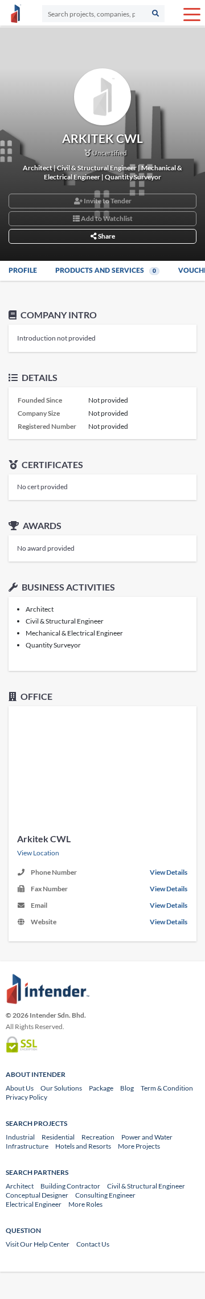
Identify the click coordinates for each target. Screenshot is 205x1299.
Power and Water (147, 1137)
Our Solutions (61, 1088)
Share (106, 236)
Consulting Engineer (105, 1195)
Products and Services (105, 270)
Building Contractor (70, 1186)
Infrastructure (27, 1146)
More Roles (85, 1204)
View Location (38, 853)
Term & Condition (167, 1088)
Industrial (20, 1137)
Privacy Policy (26, 1097)
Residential (58, 1137)
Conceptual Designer (37, 1195)
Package (101, 1088)
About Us (20, 1088)
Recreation (97, 1137)
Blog (127, 1088)
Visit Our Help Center (37, 1244)
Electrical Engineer (34, 1204)
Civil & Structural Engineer (146, 1186)
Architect (20, 1186)
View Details (168, 872)
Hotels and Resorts (83, 1146)
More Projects (139, 1146)
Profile (23, 270)
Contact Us (92, 1244)
